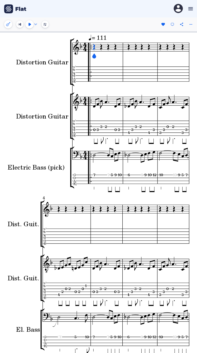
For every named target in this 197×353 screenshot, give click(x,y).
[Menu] (190, 9)
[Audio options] (36, 24)
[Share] (182, 24)
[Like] (163, 24)
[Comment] (172, 24)
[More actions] (191, 24)
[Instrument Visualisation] (45, 24)
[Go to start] (19, 24)
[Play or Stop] (29, 24)
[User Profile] (178, 9)
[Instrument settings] (8, 24)
